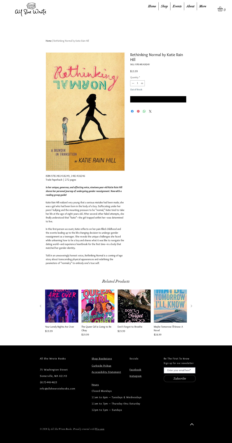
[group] (116, 313)
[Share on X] (150, 111)
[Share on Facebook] (132, 111)
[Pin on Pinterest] (138, 111)
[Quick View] (61, 306)
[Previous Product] (40, 306)
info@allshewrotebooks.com (57, 388)
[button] (223, 8)
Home (49, 40)
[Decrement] (133, 83)
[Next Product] (191, 306)
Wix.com (99, 429)
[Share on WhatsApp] (144, 111)
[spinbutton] (137, 83)
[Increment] (142, 83)
